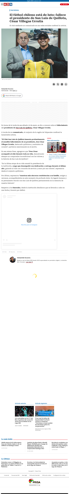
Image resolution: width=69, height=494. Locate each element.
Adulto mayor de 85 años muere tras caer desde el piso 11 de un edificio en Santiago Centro (11, 444)
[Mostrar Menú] (2, 4)
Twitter (58, 84)
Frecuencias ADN (15, 475)
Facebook (54, 84)
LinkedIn (62, 84)
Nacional (15, 10)
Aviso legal (24, 475)
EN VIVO (65, 4)
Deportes (13, 252)
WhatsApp (66, 84)
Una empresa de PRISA (34, 481)
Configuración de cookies (59, 475)
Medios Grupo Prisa (35, 485)
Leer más (28, 262)
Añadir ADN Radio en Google (13, 95)
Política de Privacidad (34, 475)
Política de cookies (46, 475)
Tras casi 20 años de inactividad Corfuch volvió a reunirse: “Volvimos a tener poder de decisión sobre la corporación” (44, 422)
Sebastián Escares (7, 89)
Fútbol (20, 252)
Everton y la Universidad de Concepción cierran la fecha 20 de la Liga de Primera (37, 464)
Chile (5, 252)
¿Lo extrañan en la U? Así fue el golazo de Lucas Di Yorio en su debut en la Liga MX (24, 420)
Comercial (6, 475)
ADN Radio (8, 4)
